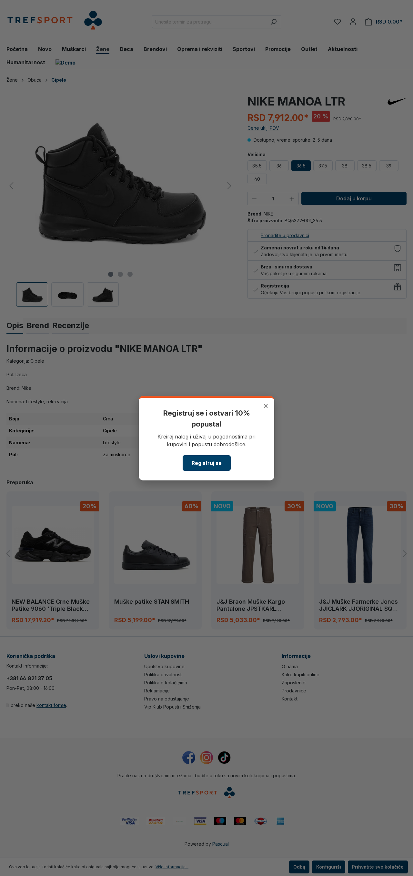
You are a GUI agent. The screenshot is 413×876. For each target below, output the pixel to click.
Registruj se (207, 463)
